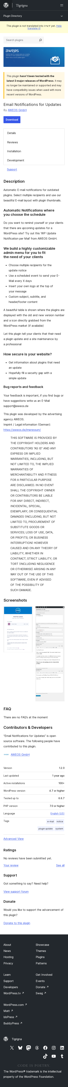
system (59, 828)
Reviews (12, 142)
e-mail (50, 821)
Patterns (41, 963)
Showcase (42, 944)
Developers (10, 987)
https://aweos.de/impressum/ (22, 430)
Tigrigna (17, 1039)
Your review (10, 865)
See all (60, 865)
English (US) (58, 813)
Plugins (40, 957)
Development (15, 160)
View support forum (16, 891)
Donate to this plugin (16, 923)
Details (11, 133)
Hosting (8, 957)
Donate (42, 987)
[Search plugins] (40, 40)
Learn (7, 974)
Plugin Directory (12, 15)
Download (12, 119)
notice (60, 821)
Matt (8, 1011)
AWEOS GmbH (17, 110)
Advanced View (13, 838)
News (7, 951)
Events (40, 981)
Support (12, 169)
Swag (41, 993)
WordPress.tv (13, 993)
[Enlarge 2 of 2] (60, 611)
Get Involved (44, 974)
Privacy (8, 963)
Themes (41, 951)
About (7, 944)
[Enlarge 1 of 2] (28, 611)
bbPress (10, 1017)
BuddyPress (12, 1023)
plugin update (46, 828)
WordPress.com (15, 1005)
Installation (14, 151)
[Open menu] (62, 5)
